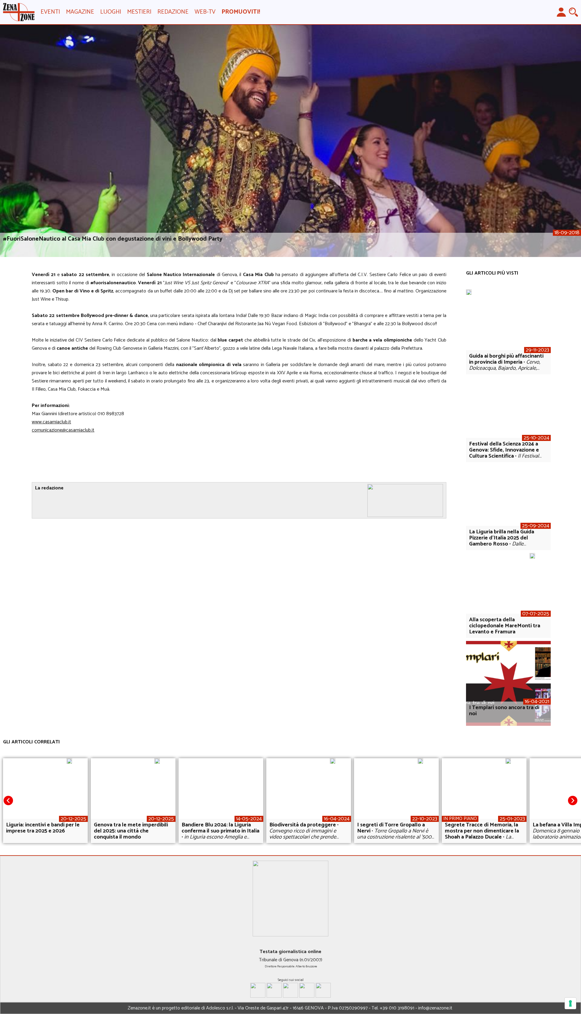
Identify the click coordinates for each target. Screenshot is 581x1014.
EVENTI (50, 12)
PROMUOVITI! (241, 12)
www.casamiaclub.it (51, 422)
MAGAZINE (80, 12)
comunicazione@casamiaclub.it (63, 430)
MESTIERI (139, 12)
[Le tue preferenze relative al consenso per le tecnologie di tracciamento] (570, 1003)
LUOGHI (110, 12)
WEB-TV (205, 12)
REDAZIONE (173, 12)
